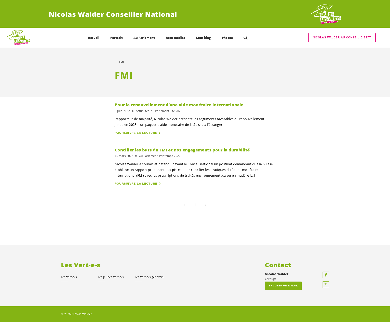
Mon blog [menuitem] (203, 38)
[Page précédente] (184, 204)
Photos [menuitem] (227, 38)
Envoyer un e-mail (283, 285)
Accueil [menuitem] (93, 38)
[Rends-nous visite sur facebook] (326, 275)
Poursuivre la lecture (136, 132)
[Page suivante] (205, 204)
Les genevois (149, 277)
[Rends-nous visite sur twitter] (326, 284)
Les (69, 277)
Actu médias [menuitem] (175, 38)
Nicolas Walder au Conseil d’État (342, 37)
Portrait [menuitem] (116, 38)
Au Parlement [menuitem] (144, 38)
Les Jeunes (111, 277)
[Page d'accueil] (326, 14)
